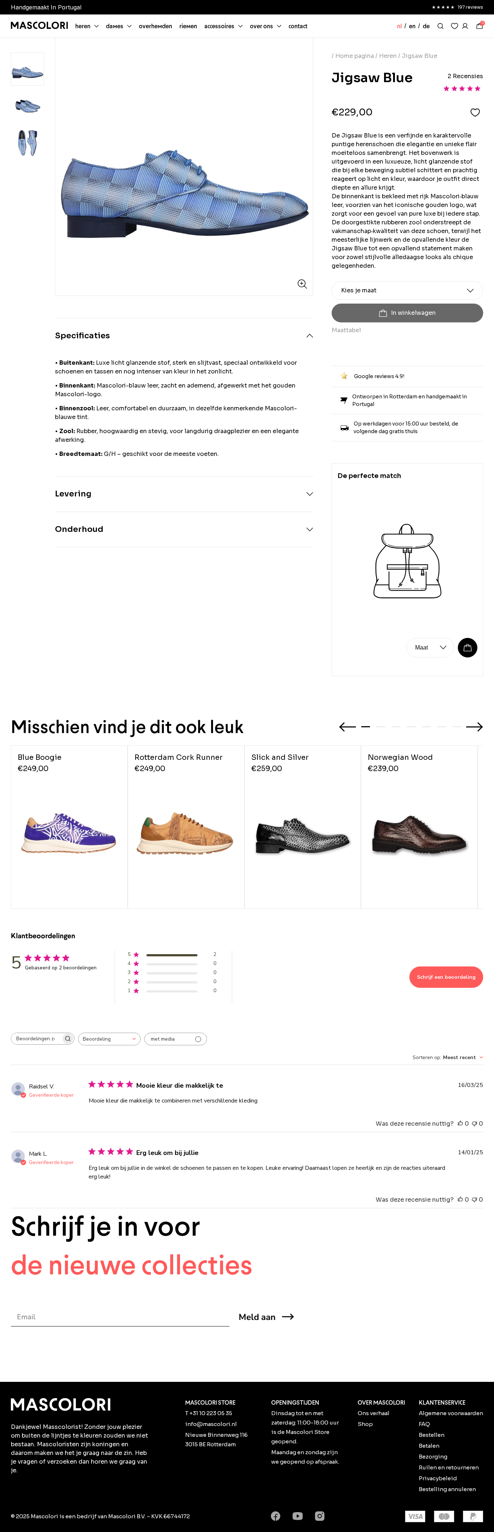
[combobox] (109, 1039)
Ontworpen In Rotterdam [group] (47, 7)
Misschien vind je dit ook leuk (127, 727)
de (426, 26)
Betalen (429, 1445)
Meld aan (257, 1317)
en (412, 26)
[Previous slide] (347, 727)
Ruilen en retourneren (449, 1467)
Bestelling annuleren (447, 1489)
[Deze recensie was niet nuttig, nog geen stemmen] (474, 1124)
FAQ (424, 1424)
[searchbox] (36, 1038)
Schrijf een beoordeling (446, 977)
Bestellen (431, 1434)
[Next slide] (474, 727)
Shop (365, 1424)
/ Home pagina (353, 56)
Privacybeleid (438, 1478)
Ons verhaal (373, 1413)
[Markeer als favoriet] (475, 112)
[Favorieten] (454, 26)
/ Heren (386, 56)
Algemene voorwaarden (451, 1413)
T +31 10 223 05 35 (208, 1413)
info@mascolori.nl (211, 1424)
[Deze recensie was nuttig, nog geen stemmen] (460, 1124)
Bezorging (433, 1456)
